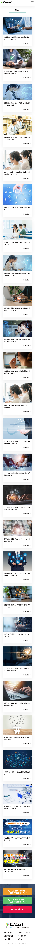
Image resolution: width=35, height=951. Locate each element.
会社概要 (7, 939)
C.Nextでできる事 (24, 933)
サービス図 (8, 933)
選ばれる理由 (8, 936)
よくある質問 (22, 936)
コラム (20, 939)
